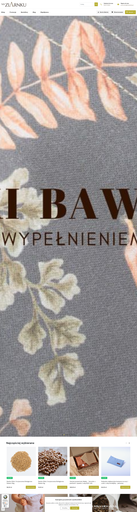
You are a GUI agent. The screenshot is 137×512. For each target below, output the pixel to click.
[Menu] (8, 495)
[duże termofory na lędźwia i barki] (68, 226)
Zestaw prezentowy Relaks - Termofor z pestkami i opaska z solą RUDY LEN (83, 482)
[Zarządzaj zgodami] (3, 509)
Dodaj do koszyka (31, 487)
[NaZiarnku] (14, 4)
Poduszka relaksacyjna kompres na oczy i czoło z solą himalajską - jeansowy (114, 482)
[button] (130, 12)
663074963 (107, 5)
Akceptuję (74, 508)
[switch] (5, 506)
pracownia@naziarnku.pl (127, 5)
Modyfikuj (64, 508)
